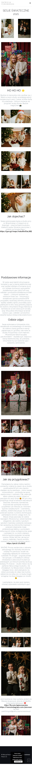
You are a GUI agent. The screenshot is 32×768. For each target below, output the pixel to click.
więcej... (20, 759)
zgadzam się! (18, 761)
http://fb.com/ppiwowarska (16, 705)
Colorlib (9, 756)
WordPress (25, 756)
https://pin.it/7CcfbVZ (16, 543)
